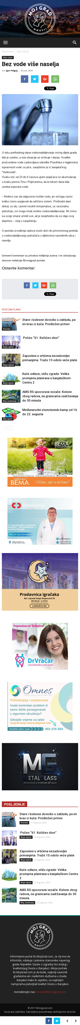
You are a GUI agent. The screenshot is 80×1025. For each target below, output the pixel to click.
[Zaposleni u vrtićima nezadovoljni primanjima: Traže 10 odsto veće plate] (11, 360)
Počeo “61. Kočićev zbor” (40, 338)
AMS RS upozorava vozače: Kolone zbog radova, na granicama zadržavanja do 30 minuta (50, 396)
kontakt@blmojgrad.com (51, 992)
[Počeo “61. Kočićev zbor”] (11, 342)
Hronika (6, 329)
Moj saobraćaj (9, 401)
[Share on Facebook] (49, 1021)
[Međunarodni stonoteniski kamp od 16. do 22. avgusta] (11, 414)
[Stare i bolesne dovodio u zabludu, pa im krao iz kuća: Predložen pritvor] (11, 324)
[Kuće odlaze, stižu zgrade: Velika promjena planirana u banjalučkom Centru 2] (11, 378)
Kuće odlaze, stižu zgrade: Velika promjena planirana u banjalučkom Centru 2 (46, 378)
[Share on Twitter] (57, 1021)
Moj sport (7, 419)
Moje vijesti (23, 51)
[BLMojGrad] (40, 17)
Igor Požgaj (12, 70)
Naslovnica (7, 51)
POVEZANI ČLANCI (11, 309)
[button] (75, 43)
